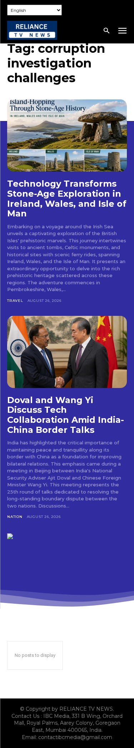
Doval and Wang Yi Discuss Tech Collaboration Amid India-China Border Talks (65, 415)
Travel (15, 300)
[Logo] (32, 30)
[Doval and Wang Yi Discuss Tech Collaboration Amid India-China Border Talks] (67, 352)
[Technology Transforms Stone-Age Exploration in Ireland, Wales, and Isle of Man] (67, 135)
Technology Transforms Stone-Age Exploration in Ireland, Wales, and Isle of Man (66, 198)
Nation (15, 516)
